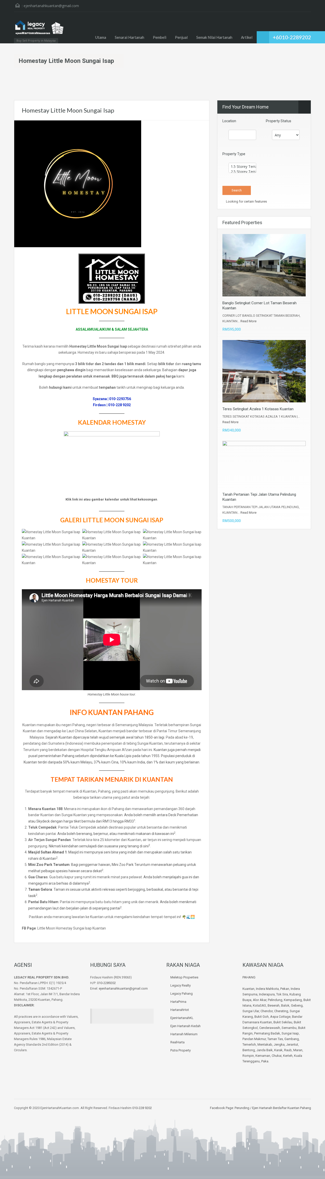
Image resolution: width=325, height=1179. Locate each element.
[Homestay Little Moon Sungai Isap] (77, 184)
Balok (285, 1005)
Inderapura (267, 994)
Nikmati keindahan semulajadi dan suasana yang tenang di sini (99, 846)
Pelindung (275, 1000)
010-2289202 (106, 983)
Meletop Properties (184, 977)
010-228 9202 (142, 1108)
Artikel (246, 37)
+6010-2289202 (292, 37)
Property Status (278, 121)
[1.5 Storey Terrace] (242, 166)
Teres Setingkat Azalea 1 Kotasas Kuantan (258, 409)
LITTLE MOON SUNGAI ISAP (123, 520)
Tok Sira (282, 994)
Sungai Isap (290, 1033)
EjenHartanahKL (181, 1018)
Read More (248, 321)
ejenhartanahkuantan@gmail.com (51, 5)
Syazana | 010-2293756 (112, 399)
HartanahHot (179, 1010)
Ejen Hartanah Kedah (185, 1026)
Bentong (248, 1050)
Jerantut (292, 1044)
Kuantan (248, 989)
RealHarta (177, 1042)
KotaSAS (259, 1005)
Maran (297, 1050)
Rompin (248, 1056)
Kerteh (287, 1056)
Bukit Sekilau (282, 1022)
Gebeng (297, 1005)
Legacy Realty (180, 985)
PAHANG (248, 977)
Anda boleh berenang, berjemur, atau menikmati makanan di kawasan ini (115, 834)
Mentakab (264, 1044)
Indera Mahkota (267, 989)
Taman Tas (275, 1039)
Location (229, 121)
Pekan (284, 989)
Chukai (277, 1056)
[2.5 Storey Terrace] (242, 171)
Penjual (181, 37)
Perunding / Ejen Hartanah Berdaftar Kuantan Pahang (272, 1108)
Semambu (289, 1028)
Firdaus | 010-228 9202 (112, 405)
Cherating (281, 1011)
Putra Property (180, 1050)
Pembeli (159, 37)
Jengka (279, 1044)
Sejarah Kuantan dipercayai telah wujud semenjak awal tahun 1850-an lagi (104, 737)
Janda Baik (264, 1050)
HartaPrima (178, 1002)
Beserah (274, 1005)
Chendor (267, 1011)
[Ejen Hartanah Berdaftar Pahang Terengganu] (39, 30)
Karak (278, 1050)
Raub (288, 1050)
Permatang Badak (267, 1033)
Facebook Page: (222, 1108)
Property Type (233, 154)
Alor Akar (259, 1000)
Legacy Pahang (181, 993)
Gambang (291, 1039)
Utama (100, 37)
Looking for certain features (246, 201)
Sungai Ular (250, 1011)
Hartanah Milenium (184, 1034)
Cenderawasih (269, 1028)
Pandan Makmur (254, 1039)
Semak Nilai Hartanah (214, 37)
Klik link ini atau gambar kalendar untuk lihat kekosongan (111, 499)
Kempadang (293, 1000)
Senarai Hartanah (129, 37)
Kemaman (262, 1056)
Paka (264, 1061)
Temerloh (249, 1044)
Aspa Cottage (280, 1017)
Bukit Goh (261, 1017)
